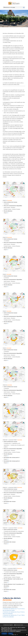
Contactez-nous (19, 625)
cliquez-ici (18, 631)
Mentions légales (8, 625)
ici (7, 212)
